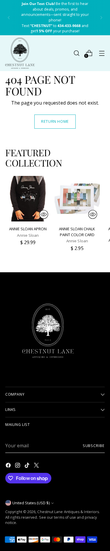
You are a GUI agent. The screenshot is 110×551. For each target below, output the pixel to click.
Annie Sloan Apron (28, 228)
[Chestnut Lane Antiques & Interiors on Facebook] (8, 466)
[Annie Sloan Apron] (28, 198)
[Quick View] (44, 214)
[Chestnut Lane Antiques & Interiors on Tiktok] (27, 466)
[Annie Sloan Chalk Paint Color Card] (77, 198)
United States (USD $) (31, 502)
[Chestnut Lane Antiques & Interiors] (20, 53)
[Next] (101, 17)
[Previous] (8, 17)
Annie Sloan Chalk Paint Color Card (77, 231)
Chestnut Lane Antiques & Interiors (68, 511)
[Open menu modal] (102, 53)
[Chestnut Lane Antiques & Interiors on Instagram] (18, 466)
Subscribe (94, 445)
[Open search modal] (76, 53)
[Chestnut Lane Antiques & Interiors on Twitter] (36, 466)
